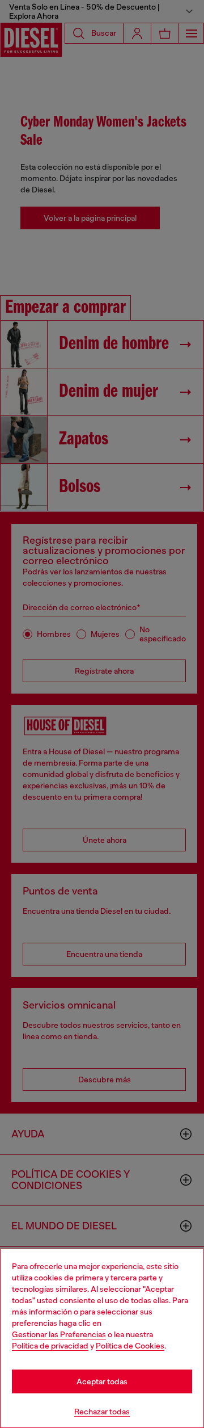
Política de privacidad (50, 1345)
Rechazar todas (102, 1411)
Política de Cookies (130, 1345)
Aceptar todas (102, 1381)
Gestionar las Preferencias (59, 1334)
